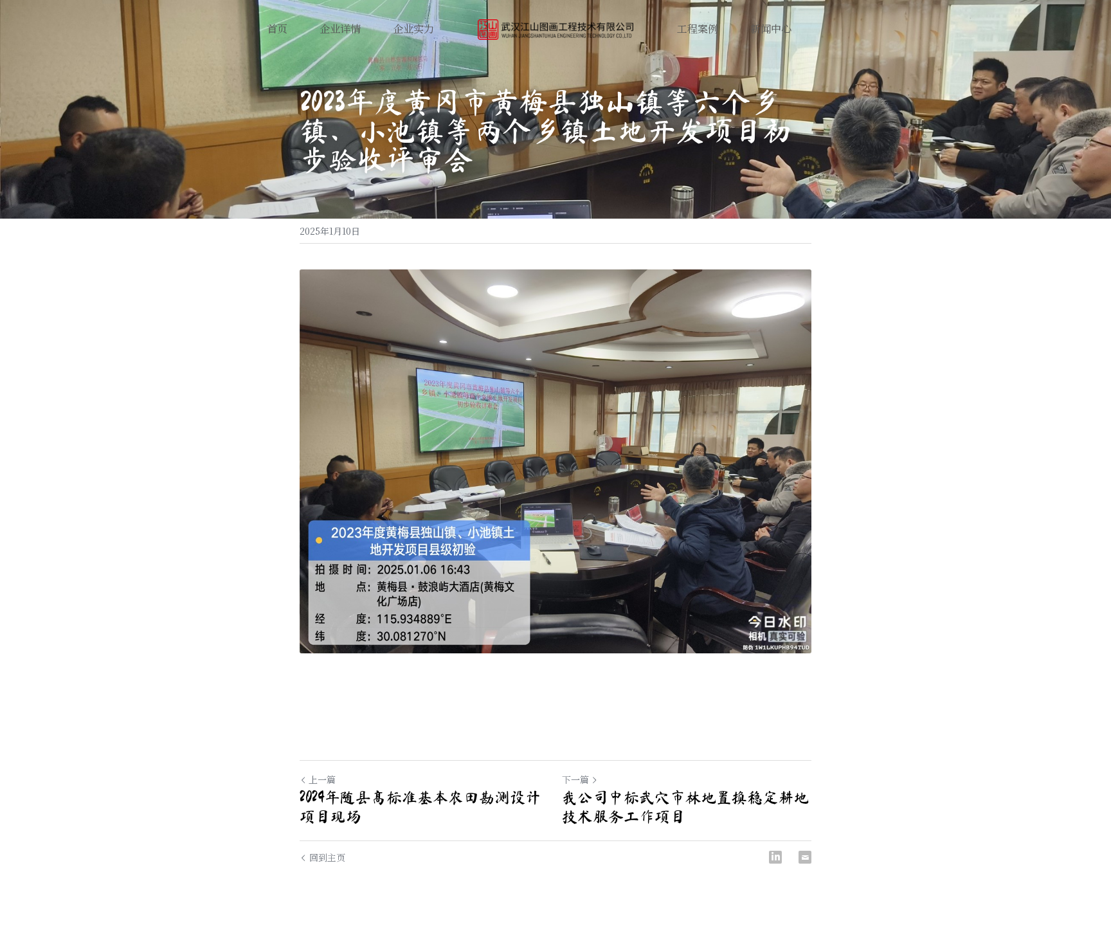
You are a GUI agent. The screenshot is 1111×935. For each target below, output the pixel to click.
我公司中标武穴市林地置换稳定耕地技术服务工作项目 (685, 807)
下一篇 (575, 779)
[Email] (805, 857)
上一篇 (322, 779)
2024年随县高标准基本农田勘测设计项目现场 (420, 807)
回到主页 (327, 857)
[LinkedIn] (775, 857)
